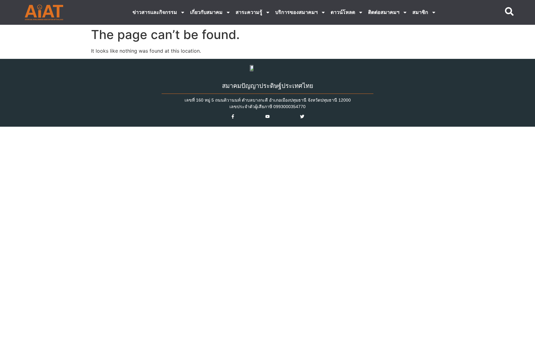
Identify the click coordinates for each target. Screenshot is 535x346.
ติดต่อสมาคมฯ (383, 12)
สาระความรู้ (249, 12)
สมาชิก (420, 12)
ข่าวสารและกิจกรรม (155, 12)
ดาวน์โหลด (343, 12)
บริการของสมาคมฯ (296, 12)
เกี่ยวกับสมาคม (206, 12)
